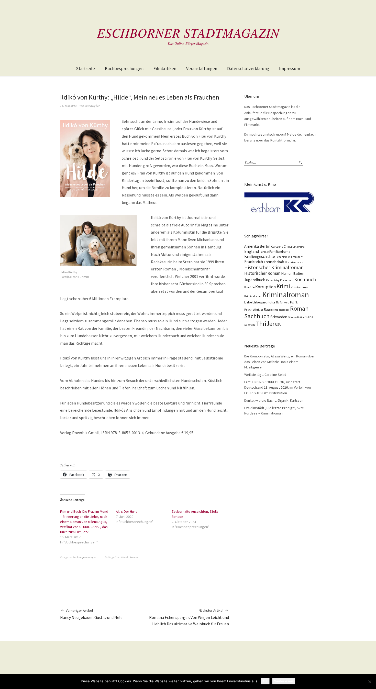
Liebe (248, 302)
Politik (294, 302)
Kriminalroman (285, 294)
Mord (286, 302)
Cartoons (277, 246)
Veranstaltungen (201, 68)
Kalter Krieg (272, 280)
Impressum (289, 68)
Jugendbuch (254, 279)
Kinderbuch (286, 280)
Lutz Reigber (92, 105)
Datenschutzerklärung (248, 68)
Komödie (249, 287)
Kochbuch (305, 279)
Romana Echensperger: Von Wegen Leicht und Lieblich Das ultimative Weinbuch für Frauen (189, 617)
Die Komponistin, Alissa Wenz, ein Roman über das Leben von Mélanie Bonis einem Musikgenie (279, 361)
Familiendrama (279, 251)
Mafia (279, 302)
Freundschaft (274, 261)
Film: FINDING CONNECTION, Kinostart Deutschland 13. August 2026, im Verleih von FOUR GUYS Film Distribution (277, 387)
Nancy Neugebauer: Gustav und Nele (91, 614)
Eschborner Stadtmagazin (188, 32)
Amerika (251, 246)
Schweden (278, 316)
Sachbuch (257, 316)
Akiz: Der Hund (127, 511)
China (288, 246)
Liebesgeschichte (263, 302)
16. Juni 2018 (68, 105)
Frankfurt (297, 257)
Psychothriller (253, 309)
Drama (301, 246)
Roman (133, 557)
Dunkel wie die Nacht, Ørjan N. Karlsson (273, 400)
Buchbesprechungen (124, 68)
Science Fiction (296, 317)
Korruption (265, 287)
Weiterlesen (283, 681)
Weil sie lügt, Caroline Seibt (265, 374)
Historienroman (294, 262)
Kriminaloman (252, 296)
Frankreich (253, 261)
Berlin (265, 246)
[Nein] (369, 681)
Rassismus (271, 309)
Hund (124, 557)
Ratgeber (284, 309)
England (251, 251)
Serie (309, 317)
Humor (286, 273)
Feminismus (283, 257)
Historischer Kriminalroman (274, 267)
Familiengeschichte (259, 256)
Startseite (85, 68)
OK (265, 681)
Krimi (283, 286)
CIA (294, 246)
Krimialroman (300, 287)
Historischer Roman (262, 273)
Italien (298, 273)
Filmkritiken (164, 68)
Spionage (249, 324)
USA (278, 324)
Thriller (265, 323)
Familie (264, 252)
